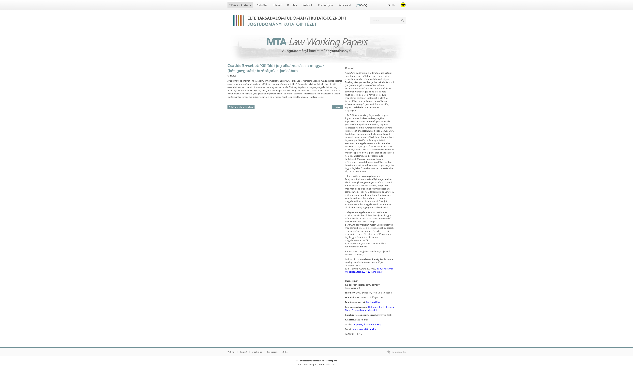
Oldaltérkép (257, 352)
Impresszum (272, 352)
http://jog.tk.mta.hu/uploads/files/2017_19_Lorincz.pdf (369, 270)
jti (361, 4)
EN (393, 5)
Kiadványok (325, 5)
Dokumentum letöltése (241, 107)
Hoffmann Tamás (376, 306)
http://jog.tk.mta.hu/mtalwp (367, 324)
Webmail (231, 352)
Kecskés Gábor (373, 302)
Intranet (243, 352)
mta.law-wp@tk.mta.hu (364, 329)
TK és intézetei (238, 5)
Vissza (338, 107)
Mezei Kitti (373, 310)
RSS (286, 352)
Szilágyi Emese (359, 310)
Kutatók (307, 5)
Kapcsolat (344, 5)
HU (388, 5)
